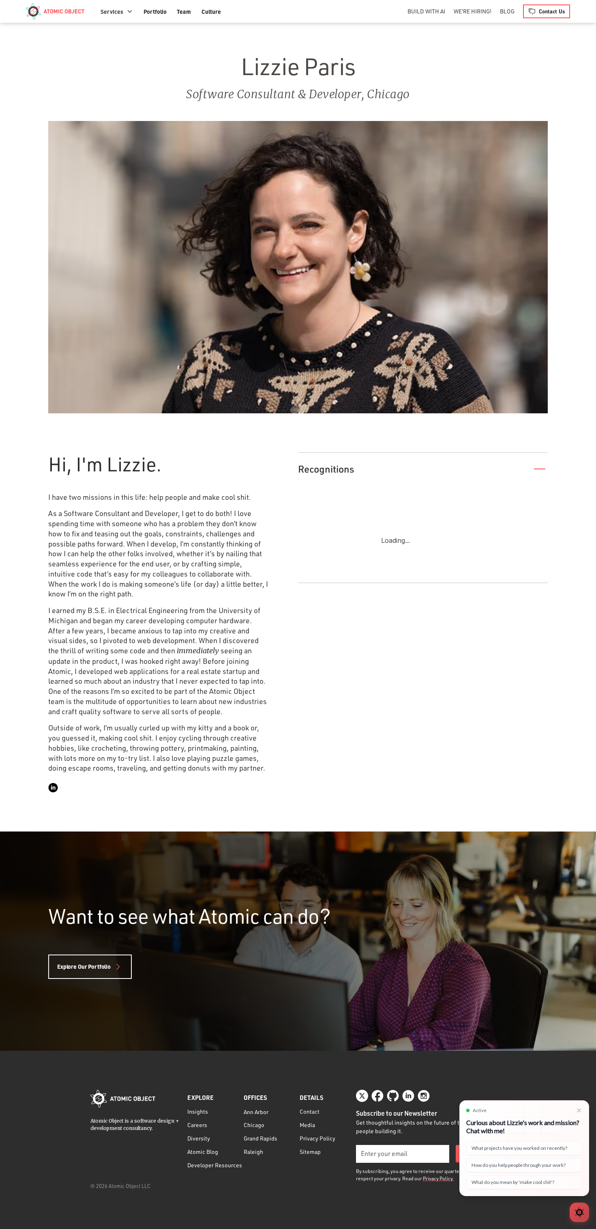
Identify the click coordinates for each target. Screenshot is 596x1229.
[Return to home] (122, 1099)
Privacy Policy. (438, 1178)
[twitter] (362, 1096)
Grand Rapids (260, 1138)
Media (307, 1124)
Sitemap (310, 1151)
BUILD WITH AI (426, 11)
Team (184, 11)
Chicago (254, 1124)
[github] (393, 1096)
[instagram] (424, 1096)
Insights (197, 1111)
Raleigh (253, 1151)
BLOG (507, 11)
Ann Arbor (256, 1111)
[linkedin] (53, 788)
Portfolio (155, 11)
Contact (309, 1111)
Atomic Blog (202, 1151)
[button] (117, 11)
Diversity (198, 1138)
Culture (211, 11)
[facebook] (377, 1096)
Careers (197, 1124)
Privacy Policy (317, 1138)
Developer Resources (214, 1165)
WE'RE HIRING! (472, 11)
